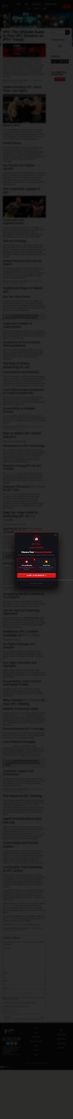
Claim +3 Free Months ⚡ (36, 575)
